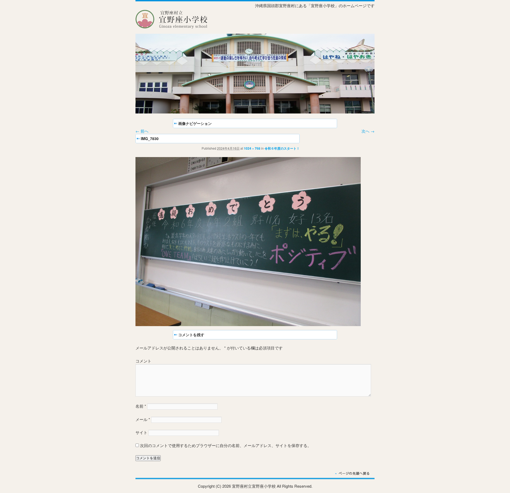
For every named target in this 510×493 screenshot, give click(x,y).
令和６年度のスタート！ (282, 148)
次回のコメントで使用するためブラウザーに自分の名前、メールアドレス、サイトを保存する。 (225, 445)
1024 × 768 (252, 148)
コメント (143, 361)
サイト (141, 432)
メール (142, 419)
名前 (140, 406)
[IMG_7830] (248, 324)
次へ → (368, 131)
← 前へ (141, 131)
